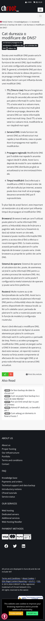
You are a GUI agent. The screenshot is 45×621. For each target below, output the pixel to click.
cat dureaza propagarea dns (12, 43)
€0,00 (39, 2)
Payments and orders (12, 481)
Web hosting (8, 510)
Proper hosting (9, 449)
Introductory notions (12, 489)
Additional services (11, 518)
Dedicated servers (10, 514)
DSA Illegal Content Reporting (14, 581)
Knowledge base (9, 477)
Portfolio (6, 456)
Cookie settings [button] (16, 613)
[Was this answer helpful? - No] (10, 374)
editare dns (12, 48)
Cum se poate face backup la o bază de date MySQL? (22, 397)
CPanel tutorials (9, 493)
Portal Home (7, 22)
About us (6, 445)
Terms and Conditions (11, 578)
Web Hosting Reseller (12, 521)
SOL (38, 581)
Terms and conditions (12, 460)
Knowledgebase (21, 22)
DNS (4, 48)
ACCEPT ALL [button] (32, 613)
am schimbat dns (31, 45)
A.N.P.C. (32, 581)
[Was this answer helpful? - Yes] (5, 374)
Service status (8, 496)
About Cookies (28, 578)
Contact (5, 464)
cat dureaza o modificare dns (13, 45)
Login (29, 2)
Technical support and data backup (18, 485)
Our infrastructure (10, 452)
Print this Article (35, 374)
